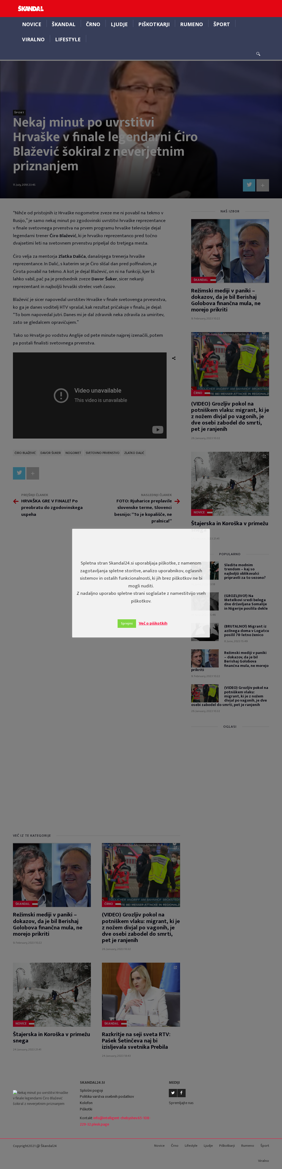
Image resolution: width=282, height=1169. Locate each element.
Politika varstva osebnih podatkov (107, 1096)
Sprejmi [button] (127, 623)
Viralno (33, 39)
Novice (31, 24)
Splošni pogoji (91, 1090)
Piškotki (86, 1109)
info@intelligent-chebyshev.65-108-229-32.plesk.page (115, 1121)
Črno (93, 24)
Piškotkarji (154, 24)
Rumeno (191, 24)
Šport (221, 24)
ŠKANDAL (63, 24)
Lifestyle (68, 39)
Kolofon (86, 1103)
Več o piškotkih (153, 623)
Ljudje (119, 24)
